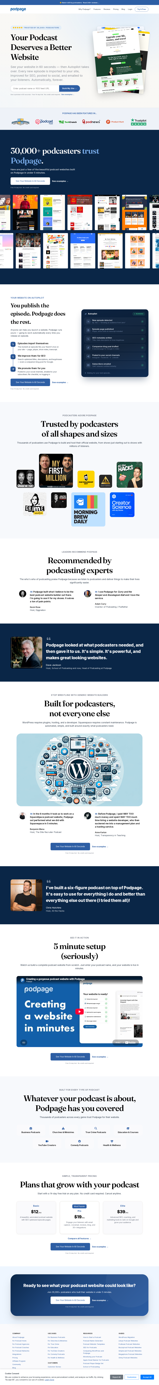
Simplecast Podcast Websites (130, 1351)
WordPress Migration (127, 1337)
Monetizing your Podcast (92, 1357)
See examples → (67, 94)
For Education (53, 1347)
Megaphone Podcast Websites (130, 1354)
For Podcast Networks (20, 1351)
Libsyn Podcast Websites (128, 1341)
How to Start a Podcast (92, 1337)
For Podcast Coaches (20, 1347)
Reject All (117, 1377)
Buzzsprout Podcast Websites (130, 1347)
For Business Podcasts (56, 1337)
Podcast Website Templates (94, 1344)
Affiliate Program (18, 1361)
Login (130, 9)
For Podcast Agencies (20, 1344)
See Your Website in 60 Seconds (30, 181)
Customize (131, 1377)
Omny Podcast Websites (128, 1358)
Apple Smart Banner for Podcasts (96, 1360)
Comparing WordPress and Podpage (93, 1352)
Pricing (116, 9)
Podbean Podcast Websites (129, 1344)
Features (97, 9)
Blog (123, 9)
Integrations (16, 1354)
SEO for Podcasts (90, 1347)
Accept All (147, 1377)
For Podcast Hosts (19, 1341)
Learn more (49, 1380)
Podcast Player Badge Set (93, 1363)
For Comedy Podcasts (56, 1354)
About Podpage (18, 1337)
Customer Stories (54, 1367)
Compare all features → (79, 1238)
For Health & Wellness (56, 1358)
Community (16, 1364)
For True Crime (53, 1344)
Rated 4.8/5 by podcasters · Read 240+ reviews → (80, 3)
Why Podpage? (85, 9)
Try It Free (141, 9)
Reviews (107, 9)
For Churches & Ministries (57, 1341)
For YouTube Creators (56, 1351)
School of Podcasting (91, 1367)
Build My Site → (69, 88)
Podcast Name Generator (93, 1341)
